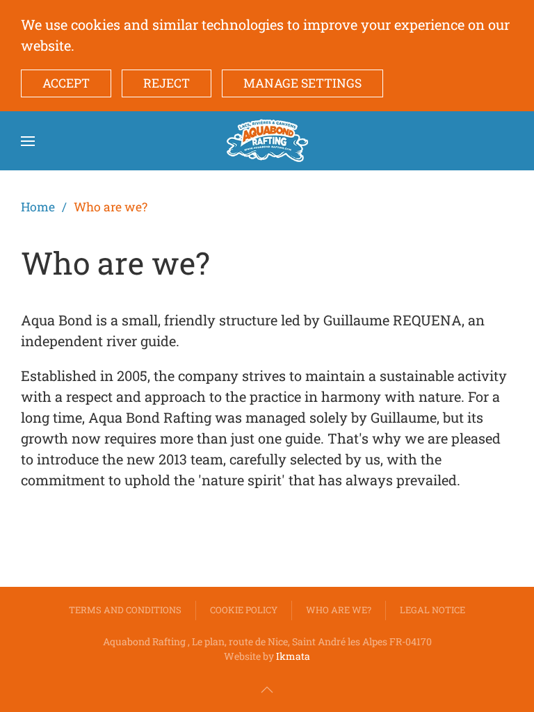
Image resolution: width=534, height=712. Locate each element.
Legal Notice (432, 610)
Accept (66, 83)
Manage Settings (302, 83)
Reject (166, 83)
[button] (28, 140)
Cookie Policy (243, 610)
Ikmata (293, 656)
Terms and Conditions (125, 610)
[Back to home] (267, 140)
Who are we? (338, 610)
